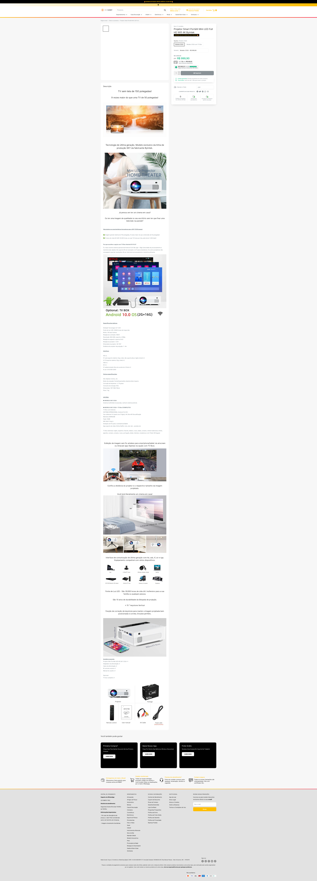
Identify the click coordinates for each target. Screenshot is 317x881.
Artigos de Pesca (132, 799)
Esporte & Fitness (132, 817)
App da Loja (172, 797)
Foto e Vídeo (130, 823)
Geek (128, 825)
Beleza (129, 805)
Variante (176, 50)
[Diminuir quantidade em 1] (179, 74)
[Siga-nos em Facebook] (202, 861)
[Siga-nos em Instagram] (206, 861)
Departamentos (120, 14)
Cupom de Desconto (154, 799)
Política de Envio (153, 812)
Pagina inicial (104, 20)
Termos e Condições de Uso (177, 807)
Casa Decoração (135, 14)
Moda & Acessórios (132, 838)
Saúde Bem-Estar (180, 14)
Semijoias (194, 14)
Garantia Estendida (153, 805)
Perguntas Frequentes (154, 810)
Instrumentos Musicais (133, 830)
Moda (168, 14)
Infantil (148, 14)
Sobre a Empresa (174, 805)
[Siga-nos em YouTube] (212, 861)
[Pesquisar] (165, 10)
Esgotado (198, 73)
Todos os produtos (114, 20)
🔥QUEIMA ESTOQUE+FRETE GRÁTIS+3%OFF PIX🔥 (158, 1)
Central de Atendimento (155, 797)
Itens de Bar (130, 833)
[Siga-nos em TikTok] (215, 861)
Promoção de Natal (132, 843)
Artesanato (130, 797)
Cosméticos (130, 812)
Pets (128, 840)
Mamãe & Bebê (131, 835)
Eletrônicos (158, 14)
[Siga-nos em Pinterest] (209, 861)
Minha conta (174, 11)
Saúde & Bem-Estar (132, 848)
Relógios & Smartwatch (134, 846)
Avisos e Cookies (174, 802)
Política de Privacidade (154, 820)
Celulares (130, 810)
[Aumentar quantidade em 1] (179, 72)
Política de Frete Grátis (154, 815)
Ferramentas (130, 820)
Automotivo (130, 802)
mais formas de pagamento (186, 63)
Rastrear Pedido (152, 823)
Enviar (205, 809)
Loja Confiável (152, 807)
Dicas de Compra (153, 802)
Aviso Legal (172, 799)
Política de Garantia (153, 817)
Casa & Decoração (132, 807)
